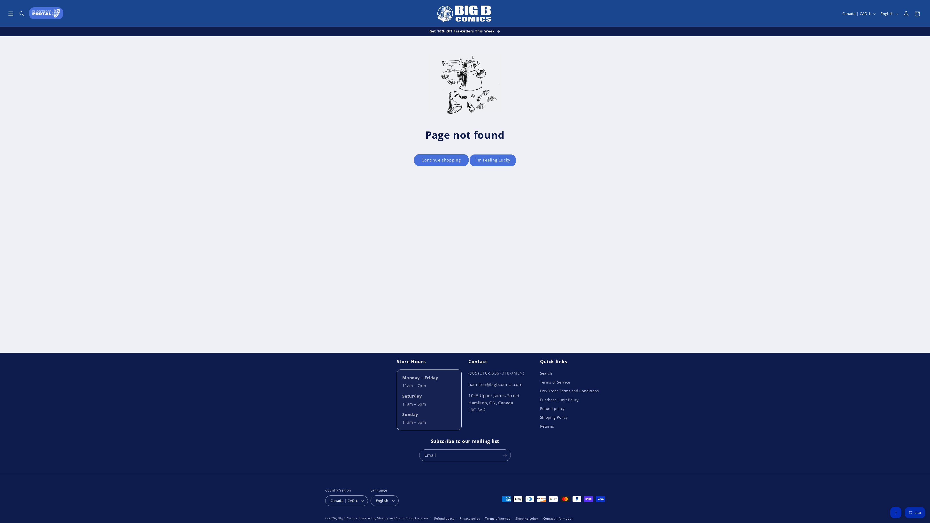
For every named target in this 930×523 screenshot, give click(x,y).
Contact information (558, 518)
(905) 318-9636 (496, 373)
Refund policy (552, 408)
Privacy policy (469, 518)
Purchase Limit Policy (559, 399)
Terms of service (498, 518)
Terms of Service (555, 382)
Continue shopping (441, 160)
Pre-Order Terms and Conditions (569, 390)
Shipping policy (526, 518)
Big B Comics (348, 518)
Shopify (382, 518)
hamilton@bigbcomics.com (495, 384)
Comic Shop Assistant (412, 518)
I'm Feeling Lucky (492, 160)
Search (546, 373)
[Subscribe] (505, 455)
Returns (547, 426)
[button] (10, 13)
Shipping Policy (554, 417)
